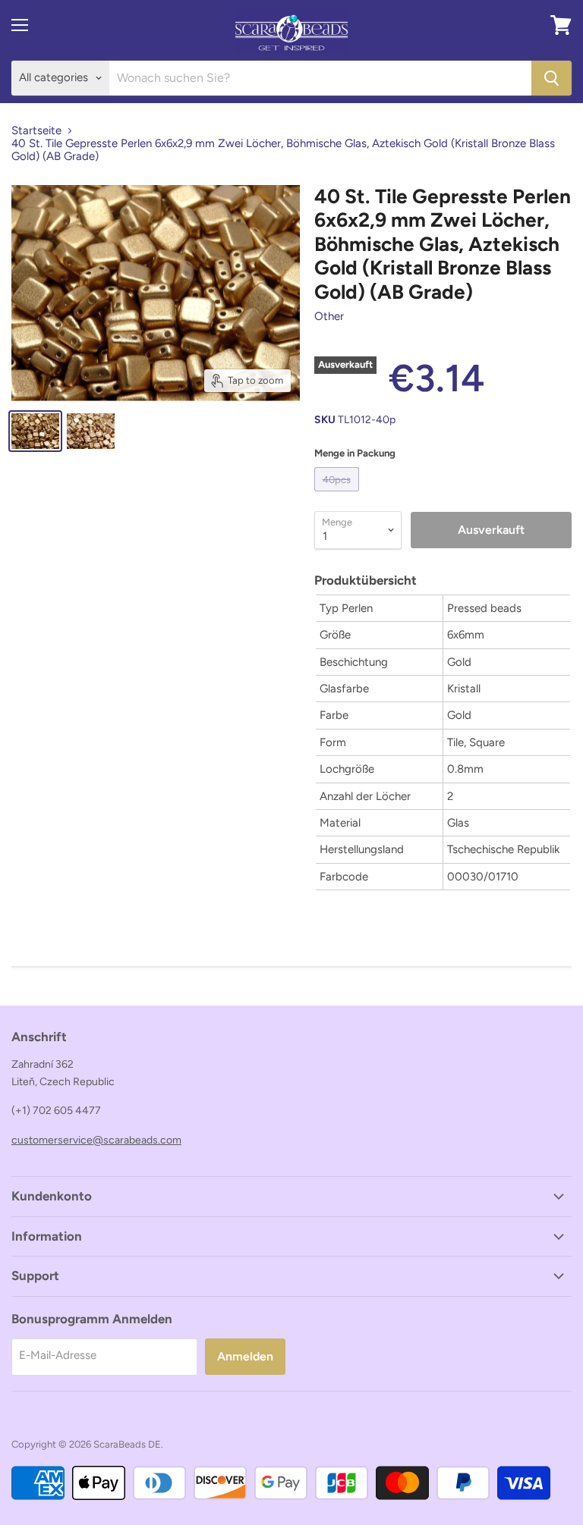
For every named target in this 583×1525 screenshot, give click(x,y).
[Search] (551, 78)
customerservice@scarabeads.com (96, 1140)
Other (329, 316)
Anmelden (245, 1356)
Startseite (36, 130)
